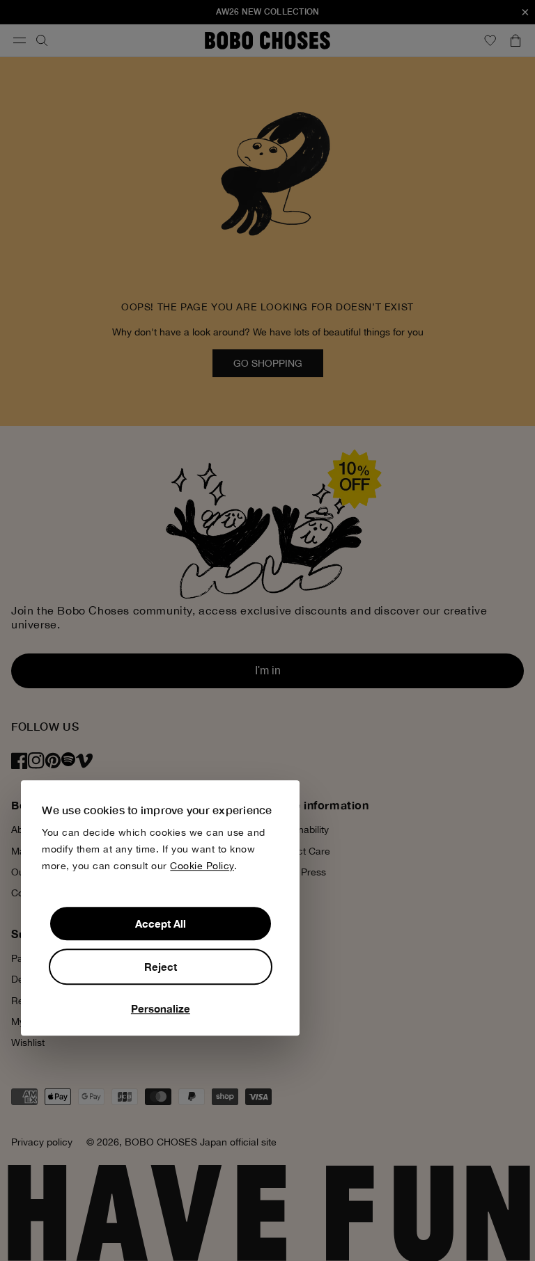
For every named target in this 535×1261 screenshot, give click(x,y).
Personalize (160, 1008)
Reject (160, 966)
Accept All (160, 923)
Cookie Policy (202, 865)
